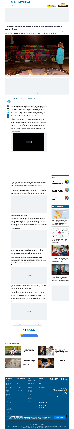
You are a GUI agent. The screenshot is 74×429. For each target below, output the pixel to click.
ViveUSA (29, 394)
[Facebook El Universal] (41, 405)
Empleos (29, 384)
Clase (18, 380)
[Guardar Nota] (8, 117)
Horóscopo (30, 398)
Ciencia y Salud (9, 409)
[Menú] (7, 2)
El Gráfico (30, 390)
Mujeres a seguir (9, 383)
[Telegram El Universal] (39, 405)
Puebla (40, 383)
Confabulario (8, 406)
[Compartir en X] (8, 108)
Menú (7, 413)
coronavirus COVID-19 (18, 324)
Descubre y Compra (32, 380)
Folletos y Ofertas (31, 381)
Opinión (54, 177)
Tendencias (8, 408)
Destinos (19, 386)
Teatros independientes (29, 324)
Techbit (7, 412)
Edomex (40, 380)
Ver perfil (14, 102)
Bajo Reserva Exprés (57, 180)
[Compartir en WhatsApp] (8, 110)
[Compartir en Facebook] (8, 106)
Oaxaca (40, 381)
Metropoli (8, 394)
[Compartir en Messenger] (8, 113)
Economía (8, 401)
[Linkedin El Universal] (43, 407)
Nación (7, 380)
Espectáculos (9, 404)
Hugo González (55, 196)
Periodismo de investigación (9, 385)
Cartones (8, 399)
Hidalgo (40, 384)
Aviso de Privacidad (44, 418)
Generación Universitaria (30, 388)
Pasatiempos (30, 397)
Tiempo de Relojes (21, 388)
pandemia (39, 324)
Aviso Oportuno (31, 383)
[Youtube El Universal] (45, 405)
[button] (63, 6)
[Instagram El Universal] (39, 407)
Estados (7, 395)
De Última (19, 384)
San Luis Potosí (42, 387)
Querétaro (41, 386)
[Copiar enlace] (8, 115)
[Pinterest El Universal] (41, 407)
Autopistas (19, 387)
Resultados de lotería (31, 400)
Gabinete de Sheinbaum (8, 389)
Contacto (42, 424)
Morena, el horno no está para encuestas (58, 182)
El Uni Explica (9, 387)
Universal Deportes (10, 402)
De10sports (30, 391)
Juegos (29, 395)
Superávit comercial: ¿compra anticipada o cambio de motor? (57, 191)
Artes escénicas (14, 98)
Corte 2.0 (8, 381)
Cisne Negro (19, 390)
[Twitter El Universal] (43, 405)
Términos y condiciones (34, 424)
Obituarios (30, 386)
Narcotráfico (8, 397)
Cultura (7, 405)
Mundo (7, 391)
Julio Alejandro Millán (57, 187)
